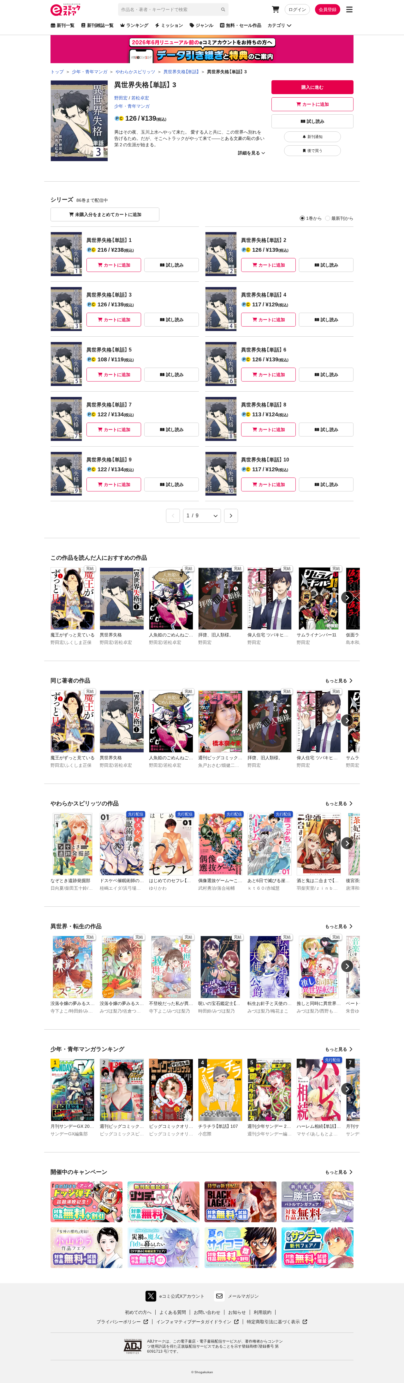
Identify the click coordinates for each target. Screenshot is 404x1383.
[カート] (275, 9)
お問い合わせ (207, 1312)
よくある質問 (172, 1312)
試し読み (315, 121)
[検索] (223, 9)
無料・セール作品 (243, 25)
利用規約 (262, 1312)
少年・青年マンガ (132, 106)
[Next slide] (347, 597)
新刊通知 (315, 137)
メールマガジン (243, 1296)
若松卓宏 (140, 97)
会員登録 (327, 9)
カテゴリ (276, 25)
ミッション (172, 25)
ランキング (137, 25)
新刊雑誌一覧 (100, 25)
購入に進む (312, 87)
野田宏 (121, 97)
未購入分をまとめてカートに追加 (108, 214)
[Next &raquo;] (231, 516)
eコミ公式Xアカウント (177, 1298)
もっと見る (336, 680)
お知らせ (237, 1312)
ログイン (297, 9)
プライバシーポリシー (122, 1322)
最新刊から (342, 218)
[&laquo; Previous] (173, 516)
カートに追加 (315, 104)
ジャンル (204, 25)
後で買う (315, 150)
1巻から (314, 218)
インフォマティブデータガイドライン (193, 1322)
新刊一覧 (65, 25)
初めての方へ (138, 1312)
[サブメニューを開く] (349, 9)
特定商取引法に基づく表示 (277, 1322)
